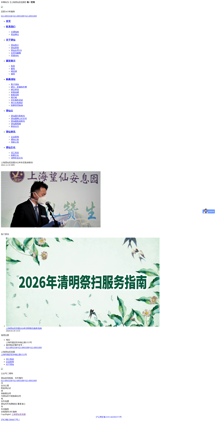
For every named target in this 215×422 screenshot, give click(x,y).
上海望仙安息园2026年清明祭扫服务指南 (24, 328)
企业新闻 (15, 137)
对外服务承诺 (17, 100)
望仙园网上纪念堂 (19, 118)
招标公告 (15, 142)
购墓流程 (15, 95)
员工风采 (15, 153)
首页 (8, 21)
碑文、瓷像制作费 (19, 87)
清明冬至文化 (17, 158)
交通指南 (15, 32)
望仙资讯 (10, 131)
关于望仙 (10, 40)
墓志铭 (14, 97)
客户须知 (15, 84)
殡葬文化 (15, 155)
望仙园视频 (16, 124)
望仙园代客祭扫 (18, 116)
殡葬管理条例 (17, 105)
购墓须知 (10, 79)
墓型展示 (10, 60)
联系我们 (10, 26)
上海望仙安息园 (19, 414)
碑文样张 (15, 90)
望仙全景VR (16, 50)
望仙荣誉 (15, 48)
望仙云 (9, 110)
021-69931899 (19, 16)
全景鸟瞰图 (16, 53)
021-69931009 (31, 16)
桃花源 (14, 71)
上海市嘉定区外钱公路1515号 (14, 354)
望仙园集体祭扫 (18, 121)
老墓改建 (15, 92)
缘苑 (13, 74)
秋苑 (13, 66)
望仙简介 (15, 45)
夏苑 (13, 69)
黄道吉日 (15, 126)
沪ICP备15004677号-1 (10, 420)
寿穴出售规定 (17, 103)
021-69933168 (7, 16)
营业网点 (15, 34)
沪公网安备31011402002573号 (109, 417)
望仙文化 (10, 147)
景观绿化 (15, 55)
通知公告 (15, 139)
